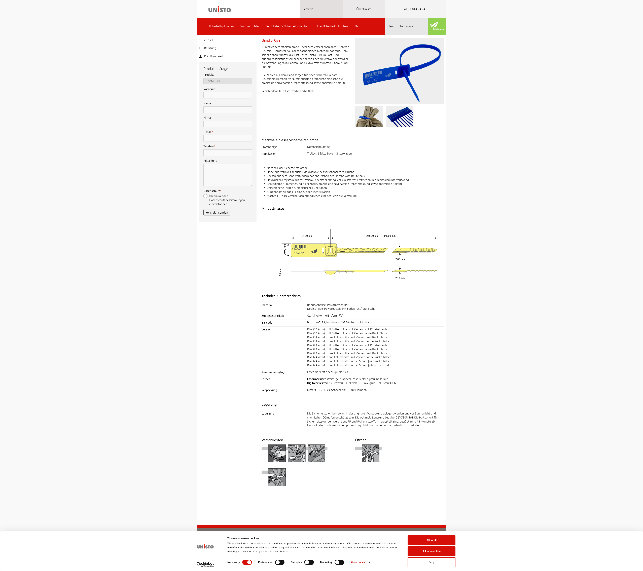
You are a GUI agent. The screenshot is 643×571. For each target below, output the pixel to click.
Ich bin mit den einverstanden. (227, 200)
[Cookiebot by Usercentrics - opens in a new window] (205, 564)
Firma (207, 117)
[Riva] (353, 249)
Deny (431, 562)
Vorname (209, 89)
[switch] (279, 562)
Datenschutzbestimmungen (227, 200)
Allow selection (432, 551)
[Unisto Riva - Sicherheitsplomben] (399, 70)
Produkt (208, 74)
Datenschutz (212, 190)
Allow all (431, 540)
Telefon (209, 146)
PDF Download (213, 56)
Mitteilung (210, 160)
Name (207, 103)
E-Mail (208, 131)
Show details (358, 562)
